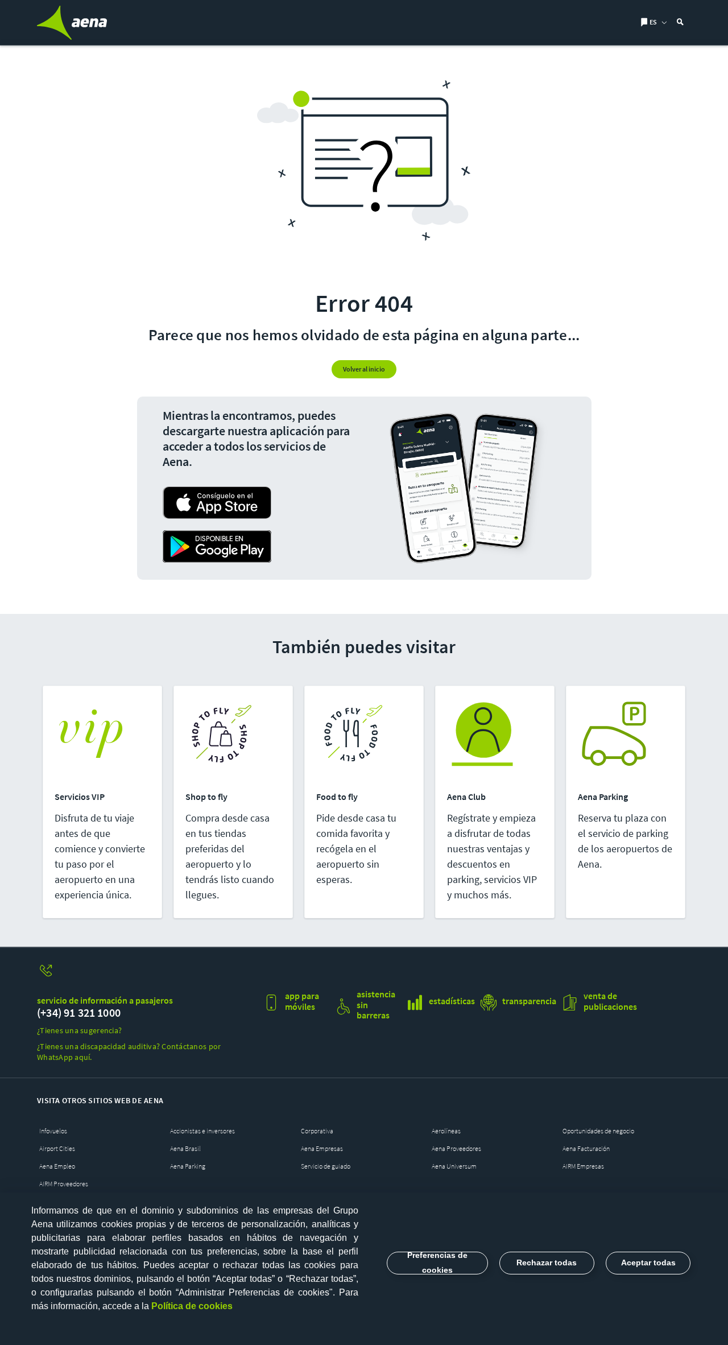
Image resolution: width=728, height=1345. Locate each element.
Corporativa (317, 1131)
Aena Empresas (322, 1148)
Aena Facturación (586, 1148)
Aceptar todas (648, 1262)
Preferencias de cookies (437, 1263)
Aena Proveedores (456, 1148)
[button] (653, 23)
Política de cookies (192, 1306)
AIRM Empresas (583, 1166)
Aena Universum (454, 1166)
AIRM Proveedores (63, 1183)
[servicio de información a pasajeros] (145, 976)
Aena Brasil (185, 1148)
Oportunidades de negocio (598, 1131)
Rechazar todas (546, 1262)
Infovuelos (53, 1131)
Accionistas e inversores (202, 1131)
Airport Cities (57, 1148)
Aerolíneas (446, 1131)
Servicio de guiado (325, 1166)
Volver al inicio (364, 369)
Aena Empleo (57, 1166)
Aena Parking (187, 1166)
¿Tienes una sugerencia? (79, 1030)
